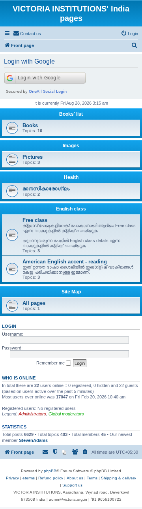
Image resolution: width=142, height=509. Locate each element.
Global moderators (66, 413)
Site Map (71, 292)
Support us (72, 485)
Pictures (32, 157)
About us (75, 478)
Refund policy (50, 478)
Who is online (19, 378)
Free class (34, 220)
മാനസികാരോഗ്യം (45, 189)
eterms (28, 478)
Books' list (71, 114)
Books (30, 125)
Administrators (32, 413)
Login (9, 326)
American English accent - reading (64, 262)
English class (71, 209)
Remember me (51, 363)
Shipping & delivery (118, 478)
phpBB (50, 471)
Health (71, 177)
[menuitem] (27, 33)
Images (71, 145)
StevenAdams (33, 440)
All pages (33, 303)
